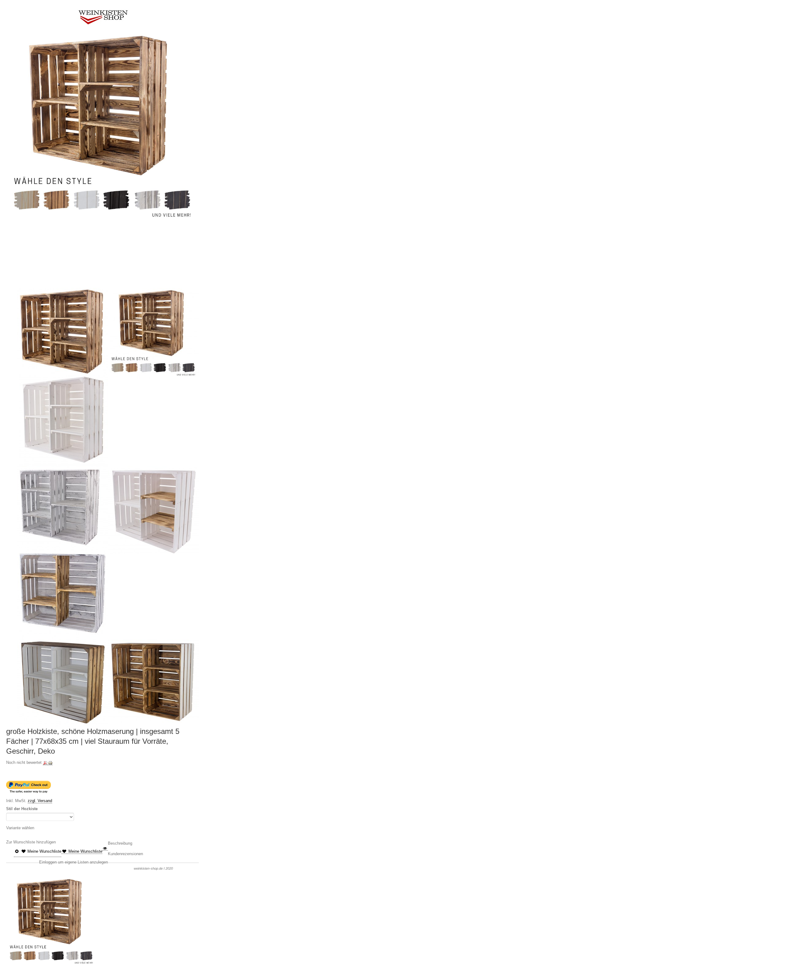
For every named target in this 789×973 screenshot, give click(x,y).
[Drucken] (50, 762)
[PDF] (45, 762)
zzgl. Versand (40, 800)
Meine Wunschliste (43, 851)
